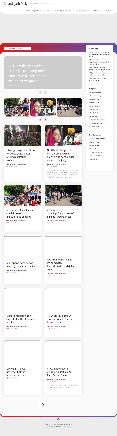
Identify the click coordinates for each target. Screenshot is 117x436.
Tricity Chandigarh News (33, 11)
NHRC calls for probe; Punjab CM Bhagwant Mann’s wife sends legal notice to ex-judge (30, 57)
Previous (40, 92)
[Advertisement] (58, 28)
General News (22, 164)
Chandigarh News (11, 164)
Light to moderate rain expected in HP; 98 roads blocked (20, 319)
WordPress (57, 427)
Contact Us (109, 11)
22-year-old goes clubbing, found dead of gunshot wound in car (68, 100)
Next (45, 92)
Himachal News (59, 11)
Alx (69, 427)
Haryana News (47, 11)
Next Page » (43, 404)
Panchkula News (95, 113)
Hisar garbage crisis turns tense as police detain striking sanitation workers (99, 54)
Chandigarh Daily (15, 4)
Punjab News (70, 11)
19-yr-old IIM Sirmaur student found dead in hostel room (59, 319)
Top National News (99, 11)
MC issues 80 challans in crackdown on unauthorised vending (16, 100)
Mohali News (94, 109)
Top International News (83, 11)
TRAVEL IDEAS (94, 126)
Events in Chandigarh (96, 96)
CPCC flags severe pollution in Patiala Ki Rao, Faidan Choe (59, 372)
